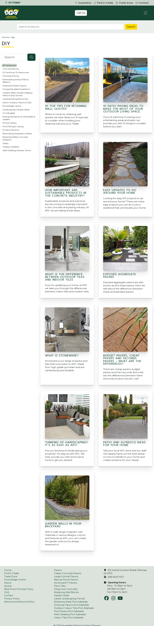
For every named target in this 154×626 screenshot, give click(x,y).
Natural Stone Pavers (66, 579)
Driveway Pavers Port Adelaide (71, 604)
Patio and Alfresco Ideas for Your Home (124, 443)
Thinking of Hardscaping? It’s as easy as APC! (66, 443)
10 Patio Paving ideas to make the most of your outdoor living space (123, 109)
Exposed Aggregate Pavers (119, 275)
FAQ (6, 592)
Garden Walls (61, 595)
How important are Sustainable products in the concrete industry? (65, 193)
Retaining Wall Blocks (66, 592)
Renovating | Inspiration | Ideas (17, 133)
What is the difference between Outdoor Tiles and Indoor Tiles (65, 277)
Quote (8, 585)
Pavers (58, 570)
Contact (144, 2)
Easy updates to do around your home (119, 191)
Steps (5, 143)
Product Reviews (11, 130)
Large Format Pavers (66, 576)
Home (5, 37)
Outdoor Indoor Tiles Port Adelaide (74, 608)
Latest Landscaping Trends (69, 598)
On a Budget (9, 113)
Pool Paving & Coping (13, 126)
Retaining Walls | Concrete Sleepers (15, 138)
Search (131, 26)
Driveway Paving (11, 76)
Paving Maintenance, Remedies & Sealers (19, 118)
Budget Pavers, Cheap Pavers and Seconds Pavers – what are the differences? (122, 359)
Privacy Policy (12, 598)
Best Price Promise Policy (18, 589)
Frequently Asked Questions (16, 89)
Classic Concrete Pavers (67, 573)
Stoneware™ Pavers (65, 582)
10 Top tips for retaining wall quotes (66, 107)
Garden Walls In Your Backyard (63, 525)
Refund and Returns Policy (19, 601)
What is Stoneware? (62, 355)
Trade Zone (126, 2)
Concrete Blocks (11, 69)
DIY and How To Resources (16, 72)
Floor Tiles (60, 585)
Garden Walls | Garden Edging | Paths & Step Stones (17, 94)
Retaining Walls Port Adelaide (71, 601)
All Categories (9, 65)
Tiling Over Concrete (65, 589)
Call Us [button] (81, 12)
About (7, 582)
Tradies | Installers (11, 147)
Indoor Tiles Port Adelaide (68, 617)
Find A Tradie (105, 2)
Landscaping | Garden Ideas (16, 110)
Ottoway (14, 2)
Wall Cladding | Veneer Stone (17, 150)
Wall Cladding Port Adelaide (70, 614)
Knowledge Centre (12, 106)
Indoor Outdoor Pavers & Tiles (17, 102)
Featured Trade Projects (14, 86)
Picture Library (10, 123)
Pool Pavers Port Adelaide (69, 611)
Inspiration (84, 2)
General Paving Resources (15, 99)
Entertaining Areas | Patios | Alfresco (16, 80)
